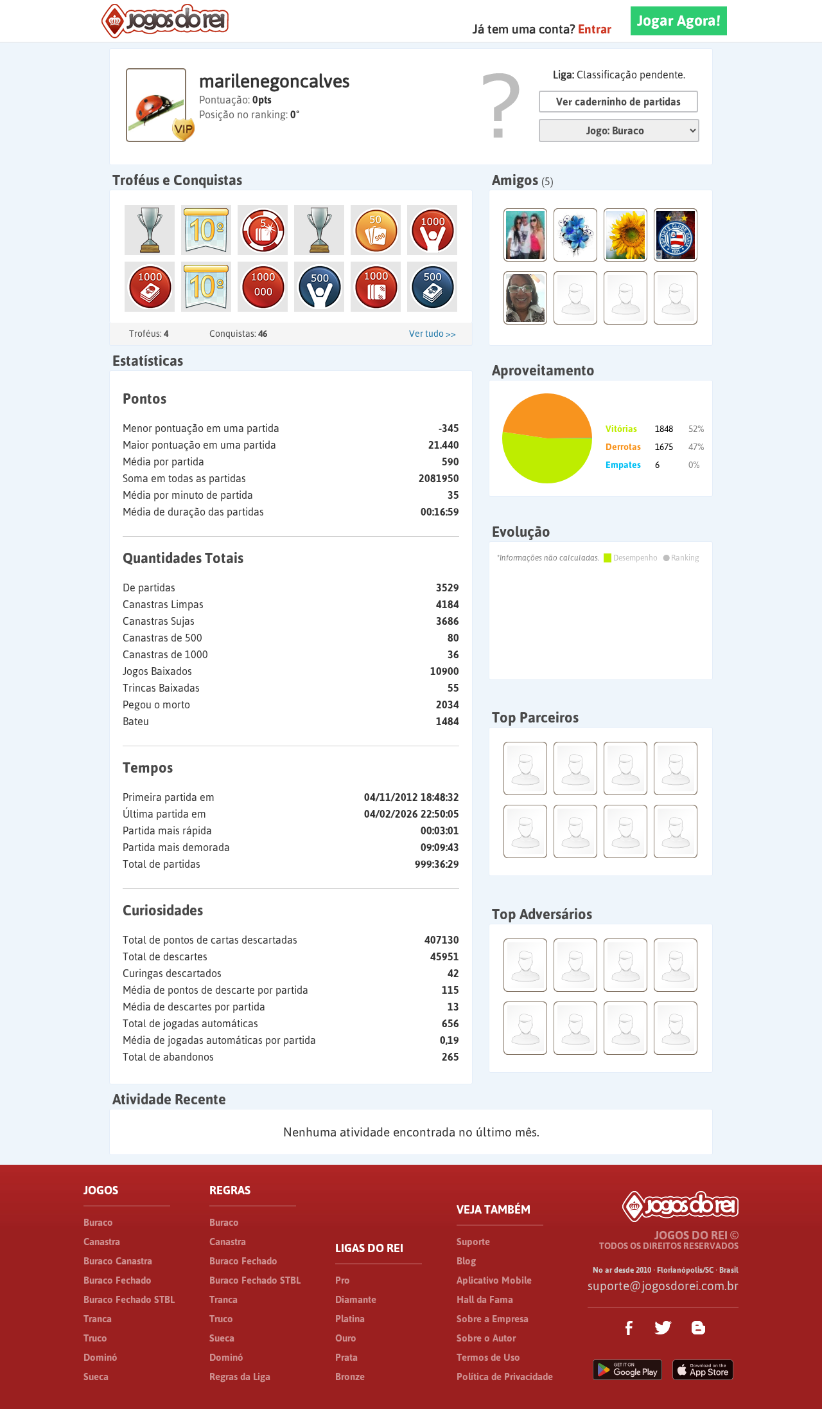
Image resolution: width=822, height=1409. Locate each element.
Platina (350, 1318)
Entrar (594, 29)
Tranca (97, 1318)
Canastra (101, 1241)
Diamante (355, 1299)
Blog (466, 1260)
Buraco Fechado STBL (129, 1299)
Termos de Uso (488, 1357)
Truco (95, 1338)
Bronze (350, 1376)
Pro (342, 1280)
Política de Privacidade (505, 1376)
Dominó (100, 1357)
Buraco (98, 1222)
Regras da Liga (239, 1376)
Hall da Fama (485, 1299)
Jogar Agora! (679, 20)
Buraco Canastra (117, 1260)
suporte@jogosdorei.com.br (663, 1286)
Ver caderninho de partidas (618, 101)
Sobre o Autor (486, 1338)
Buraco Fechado (117, 1280)
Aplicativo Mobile (494, 1280)
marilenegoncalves (274, 81)
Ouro (345, 1338)
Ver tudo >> (432, 333)
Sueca (96, 1376)
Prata (346, 1357)
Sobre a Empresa (493, 1318)
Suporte (473, 1241)
